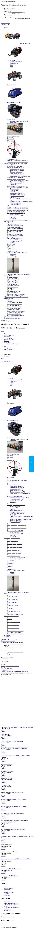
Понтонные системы (12, 287)
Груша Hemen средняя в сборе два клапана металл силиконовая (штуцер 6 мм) (14, 821)
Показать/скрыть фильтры (8, 641)
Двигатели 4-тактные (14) (17, 196)
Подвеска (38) (14, 190)
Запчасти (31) (13, 122)
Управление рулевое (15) (16, 193)
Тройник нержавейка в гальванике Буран (12, 792)
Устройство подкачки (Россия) (9, 851)
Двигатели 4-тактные (16, 513)
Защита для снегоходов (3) (14, 232)
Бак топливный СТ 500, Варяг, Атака (11, 868)
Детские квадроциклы (13, 136)
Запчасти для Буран (15, 486)
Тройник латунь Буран (7, 778)
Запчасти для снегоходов (13, 484)
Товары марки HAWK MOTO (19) (16, 213)
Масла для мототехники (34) (14, 238)
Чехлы (12, 572)
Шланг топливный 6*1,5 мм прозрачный (12, 741)
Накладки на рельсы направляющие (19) (18, 210)
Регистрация (7, 348)
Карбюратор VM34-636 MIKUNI (9, 875)
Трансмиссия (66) (15, 189)
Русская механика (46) (16, 183)
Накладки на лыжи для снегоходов (16, 525)
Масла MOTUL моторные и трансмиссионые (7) (17, 240)
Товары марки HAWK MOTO (15, 531)
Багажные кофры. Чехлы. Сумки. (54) (17, 252)
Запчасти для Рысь (15, 489)
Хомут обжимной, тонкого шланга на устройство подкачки (17, 727)
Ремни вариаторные (15, 533)
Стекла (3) (13, 184)
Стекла (12, 502)
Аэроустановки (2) (12, 159)
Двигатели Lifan (14, 522)
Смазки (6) (13, 242)
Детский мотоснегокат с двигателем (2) (17, 162)
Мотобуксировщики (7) (13, 102)
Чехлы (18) (13, 254)
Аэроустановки (11, 477)
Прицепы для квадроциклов (14, 544)
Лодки (10, 275)
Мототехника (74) (25, 43)
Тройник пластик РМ (6, 764)
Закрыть (6, 27)
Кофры (12, 573)
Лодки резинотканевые (13, 292)
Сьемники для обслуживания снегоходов (18, 592)
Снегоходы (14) (11, 60)
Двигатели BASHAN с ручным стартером (21, 516)
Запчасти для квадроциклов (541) (16, 179)
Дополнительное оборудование (18, 439)
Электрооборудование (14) (17, 194)
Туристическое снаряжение (11, 616)
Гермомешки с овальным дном (15, 312)
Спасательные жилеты (13, 625)
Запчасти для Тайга (15, 487)
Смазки (12, 560)
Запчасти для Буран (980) (17, 169)
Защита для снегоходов (13, 550)
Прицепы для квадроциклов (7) (15, 227)
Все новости (4, 670)
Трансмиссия (13, 506)
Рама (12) (12, 191)
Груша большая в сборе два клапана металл (12, 813)
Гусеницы (9, 566)
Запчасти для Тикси (15, 490)
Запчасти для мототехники (11, 482)
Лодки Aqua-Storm (12, 278)
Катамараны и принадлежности (15, 315)
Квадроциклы (10, 403)
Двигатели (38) (11, 119)
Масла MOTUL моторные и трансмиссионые (17, 558)
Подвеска (13, 507)
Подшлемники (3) (12, 256)
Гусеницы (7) (10, 248)
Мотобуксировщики (12, 420)
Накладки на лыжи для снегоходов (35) (17, 207)
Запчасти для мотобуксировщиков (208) (17, 187)
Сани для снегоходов (12, 541)
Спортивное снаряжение (13, 622)
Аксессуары (10, 563)
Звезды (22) (13, 197)
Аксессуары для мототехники (12, 538)
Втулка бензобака (5, 734)
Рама (11, 509)
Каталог (3, 671)
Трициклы (10, 457)
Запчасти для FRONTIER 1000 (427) (20, 176)
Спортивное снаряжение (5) (14, 304)
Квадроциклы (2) (11, 84)
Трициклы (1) (10, 139)
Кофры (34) (13, 255)
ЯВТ (11, 66)
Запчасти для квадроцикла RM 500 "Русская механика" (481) (19, 181)
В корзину (3, 731)
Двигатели (10, 437)
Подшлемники (11, 574)
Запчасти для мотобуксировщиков (16, 505)
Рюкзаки (9, 301)
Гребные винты (11, 569)
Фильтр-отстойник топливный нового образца (13, 799)
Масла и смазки (14, 532)
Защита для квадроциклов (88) (15, 235)
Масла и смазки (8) (15, 214)
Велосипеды (10, 460)
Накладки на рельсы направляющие (16, 528)
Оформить (6, 356)
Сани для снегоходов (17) (14, 224)
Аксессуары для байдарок (14, 314)
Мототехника (7, 361)
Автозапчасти (16, 318)
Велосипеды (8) (11, 141)
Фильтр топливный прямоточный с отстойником (14, 748)
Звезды (12, 515)
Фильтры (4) (13, 218)
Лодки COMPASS (12, 284)
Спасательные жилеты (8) (14, 306)
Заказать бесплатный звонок (8, 1)
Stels (11, 67)
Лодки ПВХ (10, 290)
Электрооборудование (16, 512)
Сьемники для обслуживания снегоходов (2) (19, 274)
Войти (5, 346)
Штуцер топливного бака (7, 771)
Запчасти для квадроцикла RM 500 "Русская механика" (19, 498)
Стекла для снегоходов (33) (17, 174)
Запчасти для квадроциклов (14, 496)
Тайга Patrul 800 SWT (6, 668)
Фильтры (12, 536)
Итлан (12, 64)
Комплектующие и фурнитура (15, 295)
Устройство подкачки (6, 844)
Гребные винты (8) (12, 251)
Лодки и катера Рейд (12, 281)
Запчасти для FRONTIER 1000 (18, 493)
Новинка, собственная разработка (10, 666)
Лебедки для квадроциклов (14, 547)
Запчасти (12, 440)
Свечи (12, 535)
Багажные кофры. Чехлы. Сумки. (16, 570)
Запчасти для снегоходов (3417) (15, 167)
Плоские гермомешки (13, 309)
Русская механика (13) (16, 61)
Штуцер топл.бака (6, 785)
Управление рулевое (15, 510)
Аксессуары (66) (11, 245)
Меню (2, 331)
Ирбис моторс (14, 63)
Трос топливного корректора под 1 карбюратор (13, 829)
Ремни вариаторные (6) (16, 215)
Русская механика (15, 379)
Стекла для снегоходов (16, 492)
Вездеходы (10, 137)
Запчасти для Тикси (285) (17, 173)
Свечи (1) (12, 217)
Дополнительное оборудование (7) (19, 121)
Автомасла (14, 316)
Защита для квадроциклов (14, 553)
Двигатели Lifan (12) (15, 204)
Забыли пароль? (8, 349)
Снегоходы (10, 378)
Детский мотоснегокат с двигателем (17, 480)
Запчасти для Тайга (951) (17, 170)
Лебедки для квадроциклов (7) (15, 230)
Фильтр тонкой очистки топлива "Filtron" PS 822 (14, 806)
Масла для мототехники (13, 556)
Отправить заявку (5, 23)
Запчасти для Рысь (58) (16, 172)
